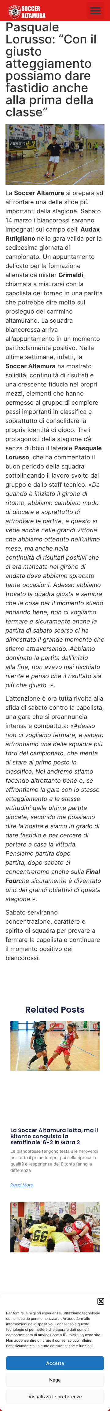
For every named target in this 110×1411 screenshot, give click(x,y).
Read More (21, 1185)
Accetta (55, 1363)
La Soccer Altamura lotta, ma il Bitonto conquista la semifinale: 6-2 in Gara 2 (54, 1136)
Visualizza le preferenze (55, 1396)
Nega (55, 1380)
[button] (101, 1301)
